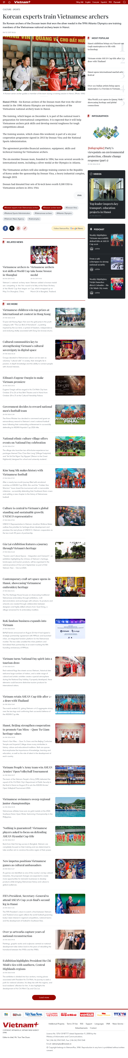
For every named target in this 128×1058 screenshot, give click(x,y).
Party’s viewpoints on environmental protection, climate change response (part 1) (106, 154)
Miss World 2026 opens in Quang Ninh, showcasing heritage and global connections (105, 102)
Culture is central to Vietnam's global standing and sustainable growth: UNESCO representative (25, 512)
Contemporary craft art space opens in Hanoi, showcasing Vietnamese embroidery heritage (26, 583)
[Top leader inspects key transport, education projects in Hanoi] (106, 189)
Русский (117, 2)
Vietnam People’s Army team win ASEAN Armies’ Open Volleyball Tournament (27, 769)
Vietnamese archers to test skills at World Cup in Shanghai (16, 270)
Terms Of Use (72, 1023)
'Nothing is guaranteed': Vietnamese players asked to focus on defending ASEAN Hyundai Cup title (25, 832)
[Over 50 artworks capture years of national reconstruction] (70, 940)
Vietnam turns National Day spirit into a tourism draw (27, 661)
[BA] (87, 1014)
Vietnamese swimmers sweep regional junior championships (26, 801)
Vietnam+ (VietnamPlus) (22, 2)
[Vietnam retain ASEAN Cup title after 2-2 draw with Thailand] (70, 704)
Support (89, 1023)
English (88, 2)
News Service (117, 1023)
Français (95, 2)
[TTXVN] (120, 1014)
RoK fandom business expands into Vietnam (24, 623)
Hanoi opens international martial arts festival (105, 73)
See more (12, 303)
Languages (99, 1023)
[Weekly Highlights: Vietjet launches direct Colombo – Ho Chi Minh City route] (117, 284)
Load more (44, 997)
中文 (110, 2)
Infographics (100, 115)
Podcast (99, 229)
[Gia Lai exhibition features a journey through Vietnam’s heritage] (70, 552)
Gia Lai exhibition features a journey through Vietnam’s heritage (25, 546)
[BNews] (6, 1014)
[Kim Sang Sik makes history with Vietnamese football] (70, 478)
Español (104, 2)
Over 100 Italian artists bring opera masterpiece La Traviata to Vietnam (104, 87)
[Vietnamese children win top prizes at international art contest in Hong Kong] (70, 318)
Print (18, 228)
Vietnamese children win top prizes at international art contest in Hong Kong (27, 312)
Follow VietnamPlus (61, 228)
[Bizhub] (17, 1014)
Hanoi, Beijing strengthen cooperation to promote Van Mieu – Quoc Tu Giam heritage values (26, 729)
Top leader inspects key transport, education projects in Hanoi (104, 208)
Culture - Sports (11, 9)
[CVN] (52, 1014)
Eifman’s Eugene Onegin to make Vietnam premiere (23, 380)
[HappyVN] (104, 1014)
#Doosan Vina (71, 207)
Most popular (100, 38)
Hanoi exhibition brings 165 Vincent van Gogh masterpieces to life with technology (106, 46)
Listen (97, 249)
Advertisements (81, 1028)
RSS (81, 1023)
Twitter (11, 228)
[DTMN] (69, 1014)
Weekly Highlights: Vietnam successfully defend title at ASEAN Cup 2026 (99, 239)
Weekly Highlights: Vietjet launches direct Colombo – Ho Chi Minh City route (99, 283)
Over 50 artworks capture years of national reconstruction (24, 934)
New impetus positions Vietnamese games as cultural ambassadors (24, 863)
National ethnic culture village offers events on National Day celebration (25, 440)
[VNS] (34, 1014)
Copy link (25, 228)
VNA (108, 1023)
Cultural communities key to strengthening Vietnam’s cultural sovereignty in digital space (23, 346)
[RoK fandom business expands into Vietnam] (70, 629)
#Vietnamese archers (43, 213)
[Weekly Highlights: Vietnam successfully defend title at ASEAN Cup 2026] (117, 240)
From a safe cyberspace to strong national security (99, 261)
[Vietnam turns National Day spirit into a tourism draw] (70, 667)
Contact (93, 1028)
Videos (97, 173)
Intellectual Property (56, 1023)
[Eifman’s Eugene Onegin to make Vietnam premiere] (70, 386)
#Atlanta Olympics (64, 213)
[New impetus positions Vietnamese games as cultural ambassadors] (70, 869)
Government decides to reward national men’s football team (27, 408)
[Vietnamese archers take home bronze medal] (44, 255)
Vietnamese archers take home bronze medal (42, 270)
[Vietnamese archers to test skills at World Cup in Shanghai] (16, 255)
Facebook (5, 228)
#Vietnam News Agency (14, 218)
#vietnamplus (34, 218)
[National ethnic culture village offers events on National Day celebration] (70, 446)
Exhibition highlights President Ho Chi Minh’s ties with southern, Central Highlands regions (27, 965)
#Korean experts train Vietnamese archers (21, 207)
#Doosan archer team (52, 207)
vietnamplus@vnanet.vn (61, 1043)
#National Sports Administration (17, 213)
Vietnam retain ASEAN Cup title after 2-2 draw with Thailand (27, 698)
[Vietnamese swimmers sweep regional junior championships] (70, 807)
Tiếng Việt (79, 2)
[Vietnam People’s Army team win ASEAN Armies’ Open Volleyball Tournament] (70, 775)
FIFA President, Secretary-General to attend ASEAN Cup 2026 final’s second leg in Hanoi (26, 900)
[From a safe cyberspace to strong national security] (117, 263)
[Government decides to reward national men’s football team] (70, 414)
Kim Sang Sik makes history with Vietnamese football (23, 472)
